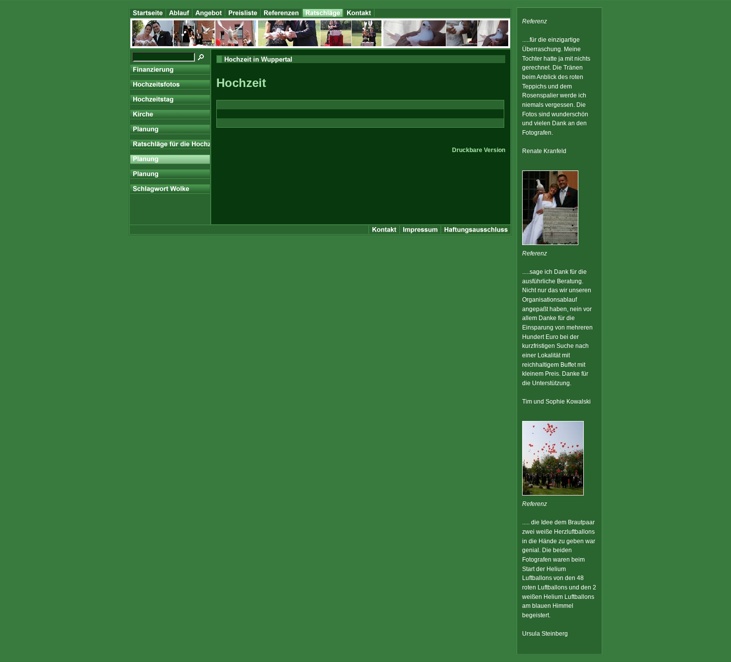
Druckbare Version (478, 150)
